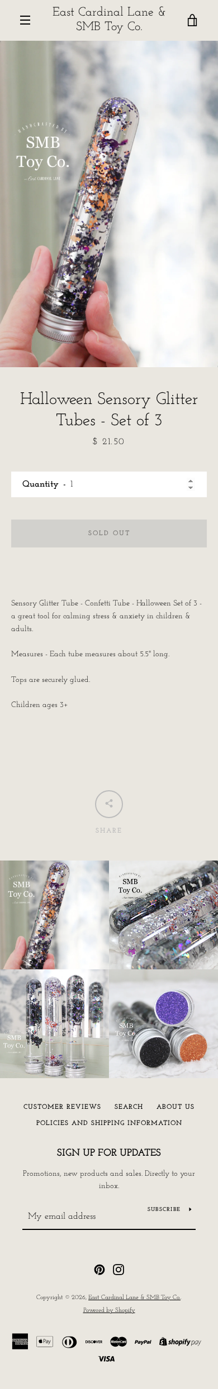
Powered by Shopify (109, 1311)
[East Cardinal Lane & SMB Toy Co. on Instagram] (118, 1269)
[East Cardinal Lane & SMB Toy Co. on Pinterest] (99, 1269)
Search (129, 1107)
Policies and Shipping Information (109, 1123)
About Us (176, 1107)
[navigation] (25, 20)
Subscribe (164, 1210)
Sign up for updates (109, 1153)
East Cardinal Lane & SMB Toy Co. (109, 19)
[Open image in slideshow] (109, 204)
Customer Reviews (62, 1107)
